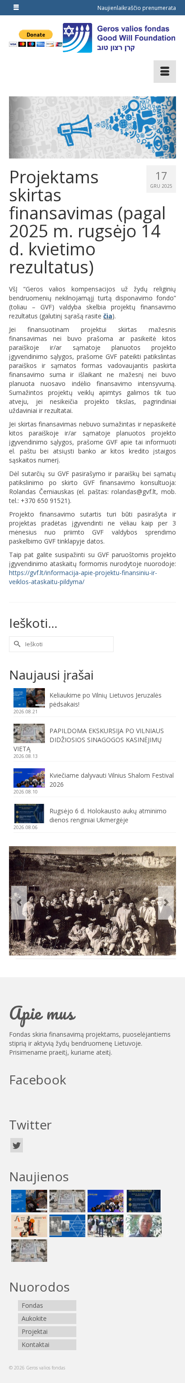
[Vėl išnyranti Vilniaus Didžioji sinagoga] (28, 1250)
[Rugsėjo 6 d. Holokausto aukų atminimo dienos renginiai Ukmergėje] (142, 1201)
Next (166, 903)
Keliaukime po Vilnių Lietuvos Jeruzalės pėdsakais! (105, 699)
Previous (19, 903)
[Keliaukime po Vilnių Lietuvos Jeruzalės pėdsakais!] (28, 1201)
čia (107, 316)
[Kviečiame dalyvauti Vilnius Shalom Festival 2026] (104, 1201)
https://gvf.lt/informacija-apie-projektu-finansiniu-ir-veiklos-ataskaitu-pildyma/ (83, 577)
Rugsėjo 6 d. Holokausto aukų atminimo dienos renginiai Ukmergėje (108, 815)
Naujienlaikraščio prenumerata (136, 8)
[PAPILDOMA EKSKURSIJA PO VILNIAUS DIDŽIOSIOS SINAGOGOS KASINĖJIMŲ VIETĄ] (66, 1201)
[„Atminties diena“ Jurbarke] (104, 1226)
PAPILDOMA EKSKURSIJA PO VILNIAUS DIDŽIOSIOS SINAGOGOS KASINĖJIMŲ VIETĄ (88, 739)
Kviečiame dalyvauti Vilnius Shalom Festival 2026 (111, 780)
